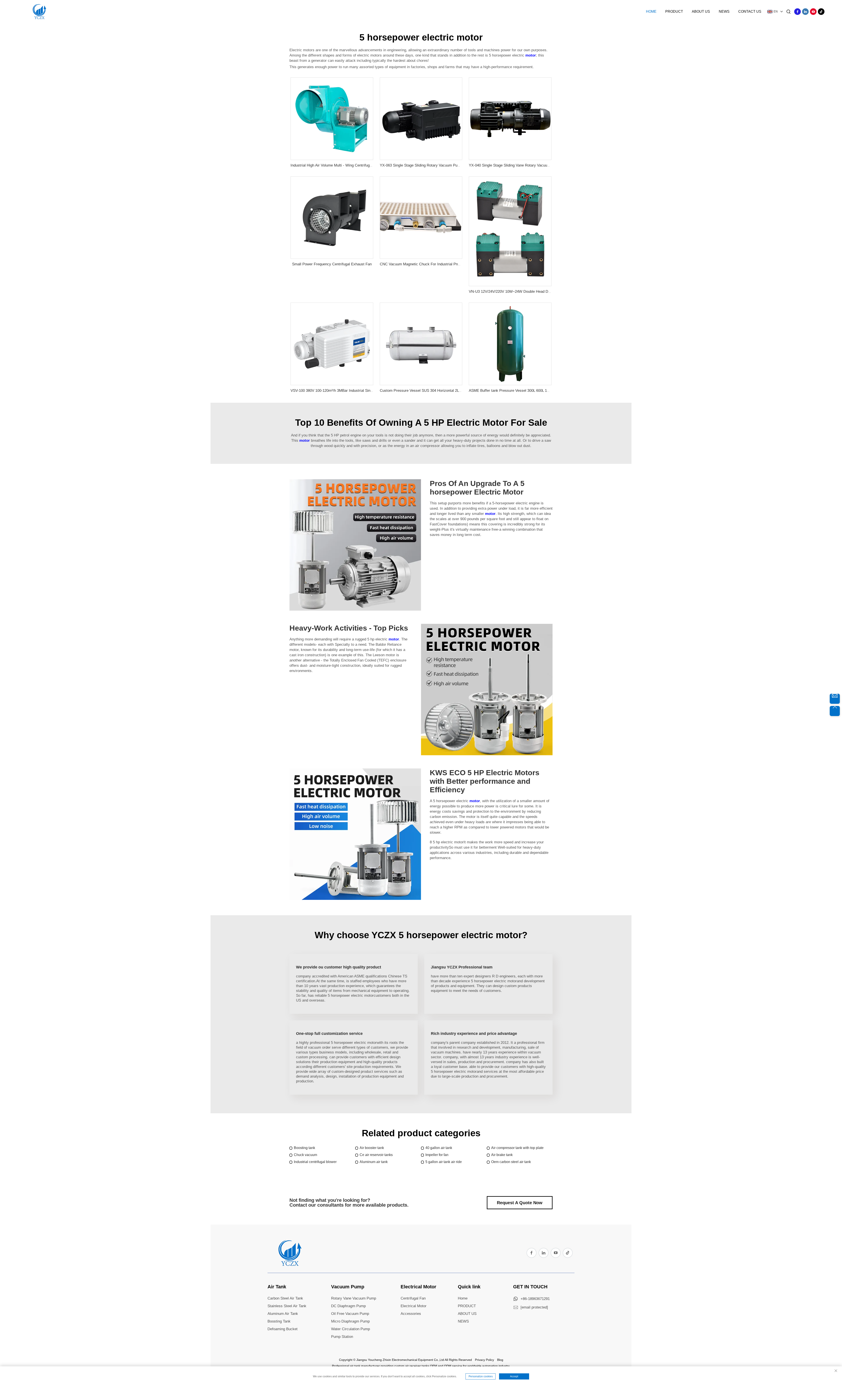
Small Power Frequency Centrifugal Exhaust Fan (332, 264)
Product (674, 11)
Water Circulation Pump (350, 1329)
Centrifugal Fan (413, 1298)
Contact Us (749, 11)
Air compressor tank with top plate (517, 1148)
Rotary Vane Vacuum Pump (353, 1298)
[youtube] (813, 11)
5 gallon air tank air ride (443, 1162)
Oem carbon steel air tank (511, 1162)
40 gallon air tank (438, 1148)
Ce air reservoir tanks (376, 1155)
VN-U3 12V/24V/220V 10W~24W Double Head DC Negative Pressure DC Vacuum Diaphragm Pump (550, 291)
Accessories (411, 1314)
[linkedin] (805, 11)
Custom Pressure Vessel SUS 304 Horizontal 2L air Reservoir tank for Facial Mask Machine (455, 390)
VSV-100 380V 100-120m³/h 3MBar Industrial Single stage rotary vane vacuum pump (360, 390)
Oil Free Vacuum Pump (350, 1314)
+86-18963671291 (535, 1299)
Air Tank (277, 1286)
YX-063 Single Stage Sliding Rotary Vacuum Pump (421, 165)
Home (651, 11)
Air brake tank (502, 1155)
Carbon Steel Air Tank (285, 1298)
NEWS (463, 1321)
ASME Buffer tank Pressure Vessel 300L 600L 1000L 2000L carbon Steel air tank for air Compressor (550, 390)
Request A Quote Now (519, 1202)
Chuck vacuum (305, 1155)
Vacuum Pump (347, 1286)
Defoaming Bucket (283, 1329)
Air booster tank (372, 1148)
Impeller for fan (436, 1155)
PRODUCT (467, 1306)
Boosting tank (304, 1148)
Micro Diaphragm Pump (350, 1321)
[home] (289, 1264)
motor (530, 55)
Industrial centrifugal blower (315, 1162)
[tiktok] (821, 11)
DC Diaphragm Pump (348, 1306)
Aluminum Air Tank (283, 1314)
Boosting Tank (279, 1321)
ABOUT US (467, 1314)
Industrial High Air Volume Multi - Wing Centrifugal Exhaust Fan (342, 165)
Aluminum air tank (374, 1162)
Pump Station (342, 1337)
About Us (701, 11)
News (724, 11)
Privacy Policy (484, 1360)
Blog (500, 1360)
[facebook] (797, 11)
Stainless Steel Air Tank (287, 1306)
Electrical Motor (418, 1286)
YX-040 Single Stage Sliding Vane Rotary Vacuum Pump (515, 165)
